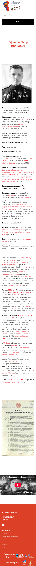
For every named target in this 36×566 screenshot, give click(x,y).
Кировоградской (8, 172)
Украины (11, 265)
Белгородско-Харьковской (12, 170)
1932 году (24, 119)
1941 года (17, 295)
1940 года (12, 290)
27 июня (11, 318)
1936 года (27, 276)
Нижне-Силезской (8, 181)
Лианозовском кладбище (11, 382)
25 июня (21, 258)
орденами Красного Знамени (13, 230)
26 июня (11, 361)
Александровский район (11, 262)
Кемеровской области (10, 126)
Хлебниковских (23, 348)
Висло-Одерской (26, 179)
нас (4, 547)
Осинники (21, 124)
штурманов (28, 306)
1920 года (28, 258)
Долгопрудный (13, 352)
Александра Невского (10, 232)
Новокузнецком (15, 285)
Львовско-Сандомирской (21, 177)
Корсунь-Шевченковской (24, 172)
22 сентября (10, 380)
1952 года (18, 361)
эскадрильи (24, 198)
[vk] (3, 525)
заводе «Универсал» (9, 354)
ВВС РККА (12, 308)
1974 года (19, 380)
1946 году (7, 343)
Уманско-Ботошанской (11, 175)
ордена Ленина (22, 334)
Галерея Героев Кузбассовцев (10, 536)
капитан (11, 195)
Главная (4, 533)
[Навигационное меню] (32, 6)
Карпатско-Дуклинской (10, 179)
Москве (14, 345)
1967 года (11, 373)
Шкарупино (13, 260)
